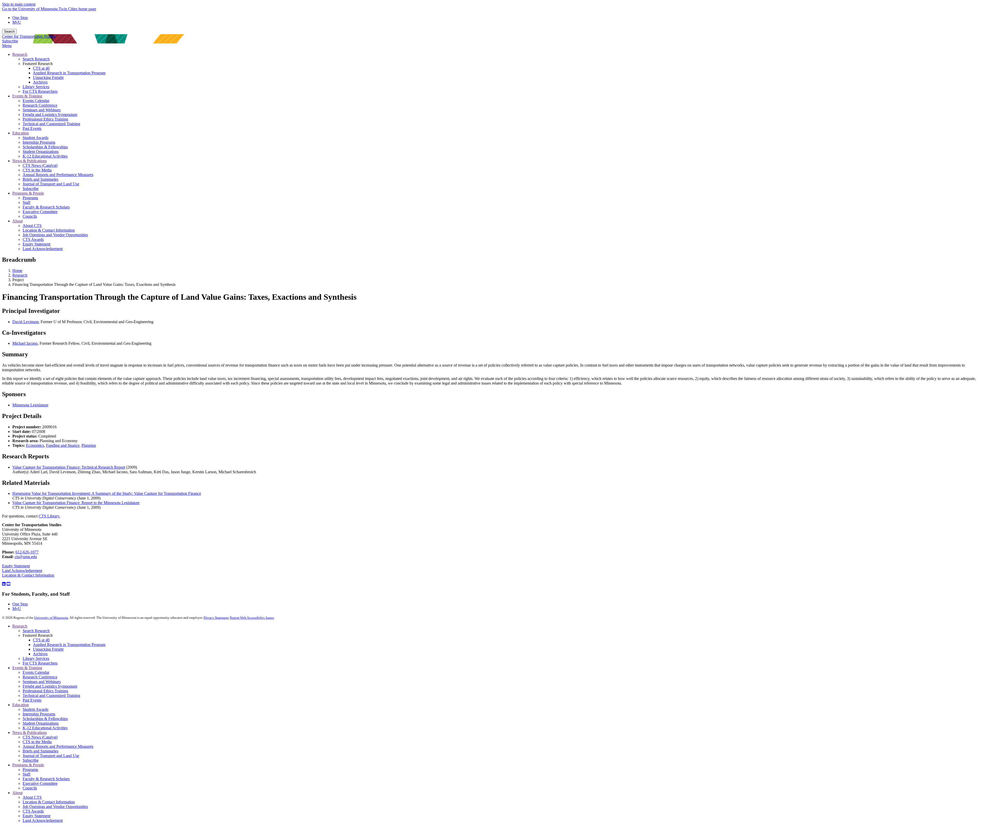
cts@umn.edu (26, 557)
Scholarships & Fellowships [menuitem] (45, 147)
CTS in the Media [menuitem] (37, 170)
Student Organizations (41, 723)
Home (17, 270)
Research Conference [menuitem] (40, 105)
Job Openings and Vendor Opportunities (55, 806)
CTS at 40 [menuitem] (41, 68)
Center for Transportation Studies (29, 36)
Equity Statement (16, 566)
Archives (40, 654)
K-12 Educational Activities (45, 728)
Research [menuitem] (19, 54)
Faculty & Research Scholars (46, 779)
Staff (26, 774)
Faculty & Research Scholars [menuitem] (46, 207)
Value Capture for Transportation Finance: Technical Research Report (68, 467)
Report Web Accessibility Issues (252, 618)
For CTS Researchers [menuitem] (40, 91)
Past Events (32, 700)
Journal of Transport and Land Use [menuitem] (51, 184)
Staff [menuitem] (26, 202)
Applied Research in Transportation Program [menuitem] (69, 73)
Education (20, 705)
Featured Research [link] (38, 63)
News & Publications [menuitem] (29, 161)
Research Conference (40, 677)
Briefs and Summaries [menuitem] (40, 179)
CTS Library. (49, 516)
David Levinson (25, 322)
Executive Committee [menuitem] (40, 212)
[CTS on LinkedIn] (4, 584)
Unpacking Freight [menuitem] (48, 77)
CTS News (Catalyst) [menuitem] (40, 165)
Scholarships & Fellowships (45, 718)
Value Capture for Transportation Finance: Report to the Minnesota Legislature (76, 503)
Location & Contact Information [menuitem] (49, 230)
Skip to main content (18, 4)
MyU (16, 22)
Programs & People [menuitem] (28, 193)
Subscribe (10, 41)
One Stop (20, 17)
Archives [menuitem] (40, 82)
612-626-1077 (27, 552)
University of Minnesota (51, 618)
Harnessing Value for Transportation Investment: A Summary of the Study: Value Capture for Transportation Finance (106, 493)
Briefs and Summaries (40, 751)
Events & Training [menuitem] (27, 96)
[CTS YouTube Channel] (8, 584)
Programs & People (28, 765)
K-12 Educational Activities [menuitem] (45, 156)
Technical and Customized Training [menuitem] (51, 124)
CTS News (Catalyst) (40, 737)
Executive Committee (40, 783)
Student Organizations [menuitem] (41, 151)
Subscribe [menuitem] (31, 188)
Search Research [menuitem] (36, 59)
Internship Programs (39, 714)
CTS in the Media (37, 742)
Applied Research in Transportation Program (69, 644)
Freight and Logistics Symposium (50, 686)
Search (9, 31)
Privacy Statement (216, 618)
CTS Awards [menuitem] (33, 239)
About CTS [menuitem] (32, 225)
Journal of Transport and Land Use (51, 755)
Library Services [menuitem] (36, 87)
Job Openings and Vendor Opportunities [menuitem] (55, 235)
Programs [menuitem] (30, 198)
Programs (30, 769)
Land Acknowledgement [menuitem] (43, 249)
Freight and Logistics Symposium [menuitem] (50, 114)
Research (19, 275)
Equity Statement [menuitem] (36, 244)
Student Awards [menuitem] (35, 137)
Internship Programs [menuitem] (39, 142)
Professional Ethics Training (45, 691)
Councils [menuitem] (30, 216)
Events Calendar (36, 672)
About (17, 792)
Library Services (36, 658)
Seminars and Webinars (42, 681)
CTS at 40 (41, 640)
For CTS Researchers (40, 663)
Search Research (36, 631)
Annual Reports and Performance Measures (58, 746)
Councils (30, 788)
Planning (88, 445)
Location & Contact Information (28, 575)
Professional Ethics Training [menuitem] (45, 119)
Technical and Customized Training (51, 695)
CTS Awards (33, 811)
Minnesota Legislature (30, 405)
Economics (35, 445)
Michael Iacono (25, 343)
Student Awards (35, 709)
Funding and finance (62, 445)
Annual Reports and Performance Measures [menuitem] (58, 174)
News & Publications (29, 732)
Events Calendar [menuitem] (36, 100)
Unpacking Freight (48, 649)
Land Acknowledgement (22, 570)
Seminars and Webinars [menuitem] (42, 110)
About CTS (32, 797)
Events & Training (27, 668)
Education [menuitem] (20, 133)
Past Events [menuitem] (32, 128)
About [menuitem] (17, 221)
